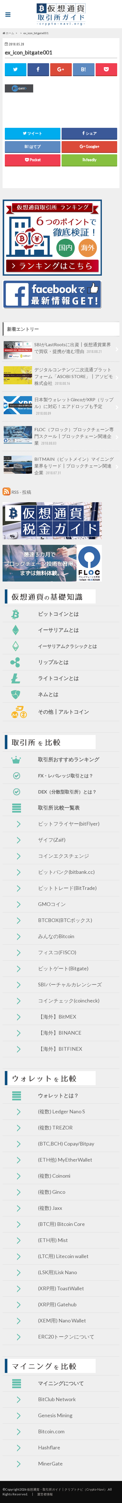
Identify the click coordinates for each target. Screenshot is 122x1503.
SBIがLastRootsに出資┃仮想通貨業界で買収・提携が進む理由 (72, 348)
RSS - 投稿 (21, 492)
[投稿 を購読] (6, 492)
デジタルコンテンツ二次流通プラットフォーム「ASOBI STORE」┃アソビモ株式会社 (73, 376)
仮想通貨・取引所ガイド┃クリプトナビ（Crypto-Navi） (67, 1489)
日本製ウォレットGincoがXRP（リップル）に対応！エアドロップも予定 (73, 406)
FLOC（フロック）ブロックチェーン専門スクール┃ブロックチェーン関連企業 (74, 436)
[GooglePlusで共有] (61, 69)
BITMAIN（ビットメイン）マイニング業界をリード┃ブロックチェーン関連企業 (74, 465)
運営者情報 (45, 1494)
